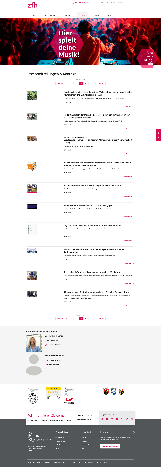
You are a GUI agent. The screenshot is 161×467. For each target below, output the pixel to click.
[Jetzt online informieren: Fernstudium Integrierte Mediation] (32, 275)
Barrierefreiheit (102, 462)
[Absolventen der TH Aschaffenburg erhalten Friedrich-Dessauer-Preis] (32, 293)
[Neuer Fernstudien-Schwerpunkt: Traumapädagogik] (32, 206)
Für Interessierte (60, 441)
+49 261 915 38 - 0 (81, 3)
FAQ (102, 3)
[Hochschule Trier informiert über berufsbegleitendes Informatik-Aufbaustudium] (32, 250)
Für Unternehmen (60, 445)
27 (95, 83)
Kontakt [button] (96, 15)
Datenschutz (89, 462)
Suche (109, 15)
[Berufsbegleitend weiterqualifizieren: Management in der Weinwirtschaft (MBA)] (32, 138)
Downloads (111, 3)
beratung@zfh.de (84, 419)
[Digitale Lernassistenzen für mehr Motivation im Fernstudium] (32, 229)
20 (85, 83)
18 (75, 83)
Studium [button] (33, 15)
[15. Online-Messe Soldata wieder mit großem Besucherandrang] (32, 188)
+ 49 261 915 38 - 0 (84, 415)
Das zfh (57, 448)
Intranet (120, 3)
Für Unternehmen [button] (50, 15)
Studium (84, 437)
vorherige (60, 83)
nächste (101, 83)
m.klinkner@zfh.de (54, 345)
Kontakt (84, 441)
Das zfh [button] (82, 15)
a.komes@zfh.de (53, 365)
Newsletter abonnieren (110, 446)
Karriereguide (59, 437)
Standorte (68, 15)
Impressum (76, 462)
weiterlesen (128, 106)
